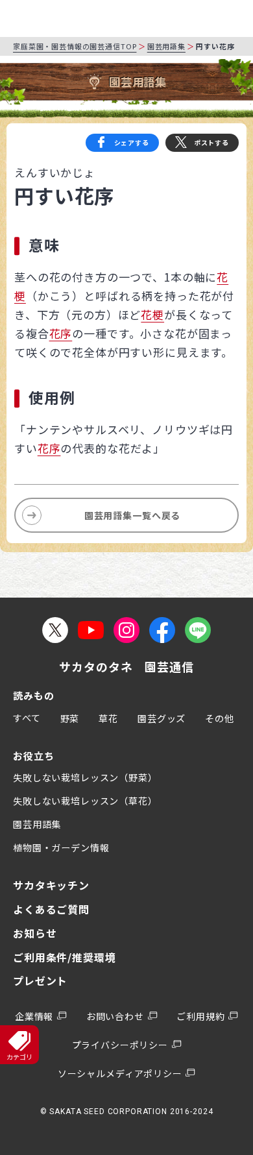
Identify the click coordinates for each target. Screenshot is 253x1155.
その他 (219, 718)
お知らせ (34, 933)
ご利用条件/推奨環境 (64, 957)
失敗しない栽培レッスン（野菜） (85, 777)
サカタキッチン (51, 885)
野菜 (70, 718)
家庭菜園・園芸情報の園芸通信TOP (74, 46)
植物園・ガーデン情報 (61, 847)
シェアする (131, 142)
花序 (61, 333)
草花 (108, 718)
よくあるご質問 (51, 909)
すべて (27, 717)
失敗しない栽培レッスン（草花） (85, 800)
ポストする (211, 142)
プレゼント (40, 980)
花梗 (152, 314)
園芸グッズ (162, 718)
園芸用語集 (166, 46)
